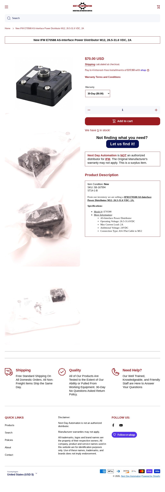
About (8, 447)
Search (8, 432)
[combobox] (82, 18)
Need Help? (132, 370)
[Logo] (82, 7)
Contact (9, 454)
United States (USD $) (20, 474)
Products (9, 425)
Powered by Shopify (150, 476)
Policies (9, 440)
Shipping (90, 64)
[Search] (7, 18)
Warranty (89, 87)
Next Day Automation (131, 476)
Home (7, 28)
